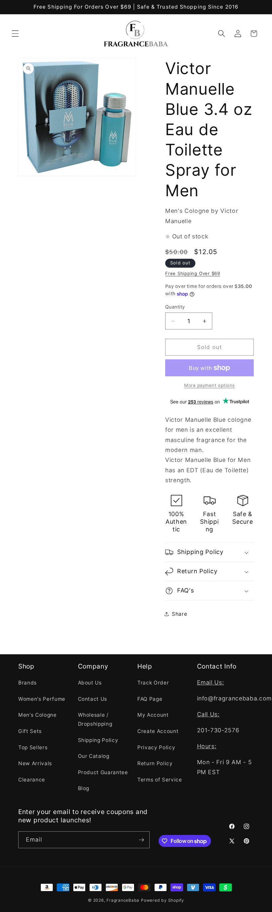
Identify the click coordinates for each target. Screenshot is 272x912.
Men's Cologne (37, 715)
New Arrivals (35, 763)
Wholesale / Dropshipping (95, 719)
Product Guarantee (103, 772)
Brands (27, 683)
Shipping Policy (98, 740)
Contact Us (92, 699)
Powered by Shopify (162, 900)
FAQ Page (149, 699)
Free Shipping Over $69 (192, 273)
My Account (153, 715)
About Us (90, 683)
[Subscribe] (141, 840)
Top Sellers (32, 747)
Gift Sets (30, 731)
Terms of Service (159, 779)
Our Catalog (93, 756)
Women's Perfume (41, 699)
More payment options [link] (209, 385)
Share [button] (179, 614)
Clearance (31, 779)
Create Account (157, 731)
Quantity (175, 307)
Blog (84, 788)
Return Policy (155, 763)
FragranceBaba (122, 900)
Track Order (153, 683)
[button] (15, 34)
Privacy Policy (156, 747)
